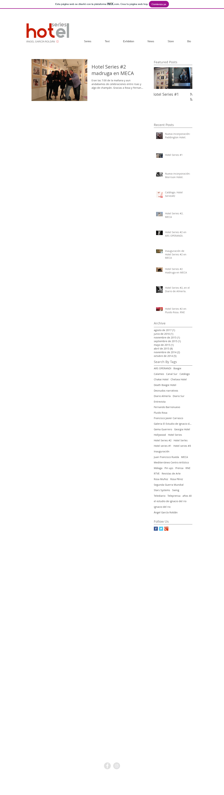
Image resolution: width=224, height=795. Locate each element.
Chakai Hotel (161, 379)
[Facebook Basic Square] (156, 529)
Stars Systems (162, 490)
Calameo (159, 374)
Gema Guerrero (163, 429)
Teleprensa (173, 495)
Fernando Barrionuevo (167, 407)
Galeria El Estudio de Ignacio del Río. (173, 423)
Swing (175, 490)
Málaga (158, 468)
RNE (188, 468)
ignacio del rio (162, 506)
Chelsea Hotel (179, 379)
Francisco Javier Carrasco (168, 418)
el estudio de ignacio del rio (170, 501)
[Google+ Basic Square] (166, 529)
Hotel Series (175, 434)
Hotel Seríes (181, 440)
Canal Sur (171, 374)
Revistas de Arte (171, 473)
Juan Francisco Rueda (166, 457)
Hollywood (160, 434)
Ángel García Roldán (166, 512)
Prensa (179, 468)
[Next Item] (186, 78)
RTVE (157, 473)
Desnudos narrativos (166, 390)
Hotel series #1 (162, 445)
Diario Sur (178, 396)
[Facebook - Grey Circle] (107, 765)
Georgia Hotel (182, 429)
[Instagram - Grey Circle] (116, 765)
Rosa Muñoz (161, 479)
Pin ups (168, 468)
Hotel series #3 (182, 445)
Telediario (159, 495)
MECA (184, 457)
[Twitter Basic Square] (161, 529)
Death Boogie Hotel (165, 385)
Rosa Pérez (176, 479)
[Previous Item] (159, 78)
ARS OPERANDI (162, 368)
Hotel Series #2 (163, 440)
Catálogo (185, 374)
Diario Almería (162, 396)
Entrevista (160, 401)
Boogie (177, 368)
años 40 (187, 495)
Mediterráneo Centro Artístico (171, 462)
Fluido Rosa (160, 412)
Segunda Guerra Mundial (169, 484)
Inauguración (161, 451)
